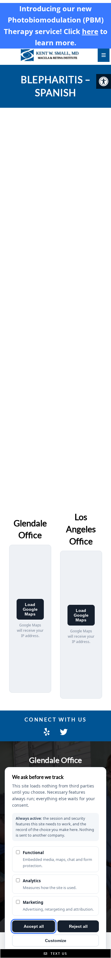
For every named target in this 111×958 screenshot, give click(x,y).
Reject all (78, 926)
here (90, 31)
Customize (55, 940)
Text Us (58, 953)
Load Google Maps (30, 609)
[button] (103, 81)
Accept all (34, 926)
